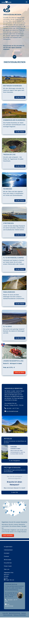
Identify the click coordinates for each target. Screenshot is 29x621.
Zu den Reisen (20, 97)
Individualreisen (8, 550)
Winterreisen (7, 559)
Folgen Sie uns (9, 580)
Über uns (6, 569)
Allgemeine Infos (8, 572)
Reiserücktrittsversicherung (14, 613)
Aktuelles (6, 576)
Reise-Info (6, 574)
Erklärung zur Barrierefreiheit (19, 615)
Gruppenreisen (8, 546)
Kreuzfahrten (8, 563)
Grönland (6, 553)
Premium (6, 556)
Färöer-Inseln (8, 566)
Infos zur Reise (19, 372)
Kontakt (6, 578)
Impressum (23, 613)
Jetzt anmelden (8, 535)
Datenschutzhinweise (8, 615)
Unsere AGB (5, 613)
